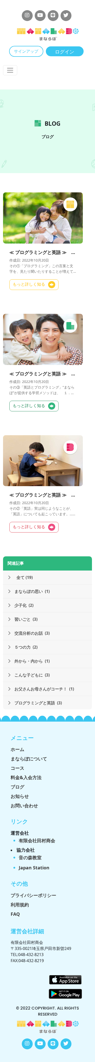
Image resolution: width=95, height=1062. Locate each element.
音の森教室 (30, 857)
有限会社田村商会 (37, 840)
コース (17, 768)
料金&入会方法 (26, 777)
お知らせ (20, 796)
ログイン (64, 52)
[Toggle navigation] (10, 70)
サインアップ (26, 51)
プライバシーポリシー (33, 895)
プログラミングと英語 (38, 703)
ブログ (17, 787)
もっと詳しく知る (29, 284)
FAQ (15, 914)
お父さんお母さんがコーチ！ (44, 689)
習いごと (25, 619)
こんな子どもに (32, 675)
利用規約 (20, 905)
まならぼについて (29, 759)
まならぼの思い (32, 591)
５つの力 (25, 647)
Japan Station (34, 868)
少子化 (23, 605)
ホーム (17, 749)
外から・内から (32, 661)
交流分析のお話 (32, 633)
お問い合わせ (24, 805)
